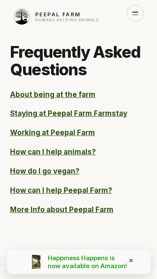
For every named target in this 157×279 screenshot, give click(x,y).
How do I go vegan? (45, 171)
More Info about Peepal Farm (61, 209)
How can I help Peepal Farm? (61, 190)
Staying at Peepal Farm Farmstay (68, 113)
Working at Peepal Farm (52, 132)
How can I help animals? (53, 152)
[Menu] (135, 13)
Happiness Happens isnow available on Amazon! (87, 262)
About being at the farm (52, 94)
